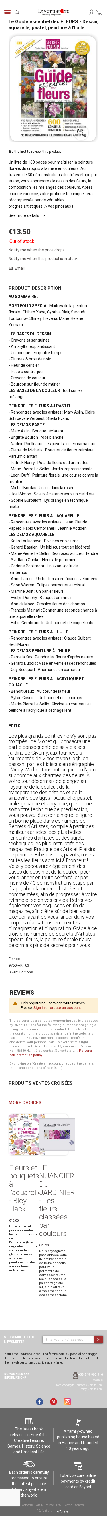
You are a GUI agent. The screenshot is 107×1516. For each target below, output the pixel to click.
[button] (81, 133)
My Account (91, 12)
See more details (24, 215)
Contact (79, 1505)
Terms (68, 1505)
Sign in (39, 1007)
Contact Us (27, 1505)
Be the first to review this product (35, 151)
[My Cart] (99, 16)
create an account (65, 1007)
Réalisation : (44, 1510)
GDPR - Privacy (45, 1505)
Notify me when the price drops (37, 250)
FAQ (58, 1505)
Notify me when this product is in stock (43, 258)
